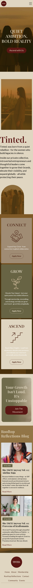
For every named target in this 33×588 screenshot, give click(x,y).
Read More (7, 491)
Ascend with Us (16, 50)
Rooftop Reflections (12, 576)
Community (13, 580)
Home (7, 572)
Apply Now (16, 256)
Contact (25, 576)
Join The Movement (17, 410)
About (13, 572)
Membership (23, 572)
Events (22, 580)
